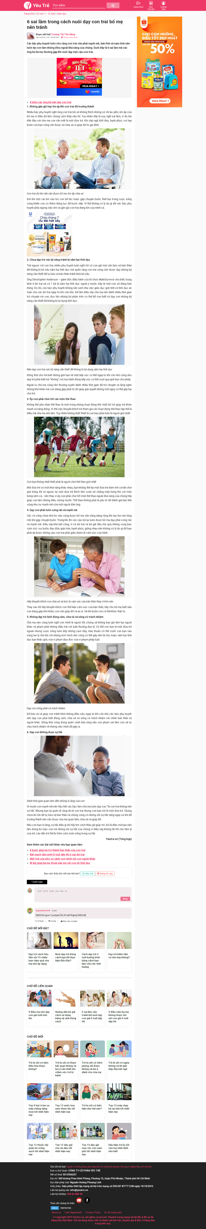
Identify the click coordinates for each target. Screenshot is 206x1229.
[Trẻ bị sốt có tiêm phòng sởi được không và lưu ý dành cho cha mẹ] (92, 1049)
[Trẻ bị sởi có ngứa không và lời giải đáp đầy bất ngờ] (119, 1049)
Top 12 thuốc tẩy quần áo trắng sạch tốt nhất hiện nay (39, 1149)
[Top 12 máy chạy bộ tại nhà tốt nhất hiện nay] (119, 1091)
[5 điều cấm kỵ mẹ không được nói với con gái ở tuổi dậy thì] (119, 998)
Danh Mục (138, 7)
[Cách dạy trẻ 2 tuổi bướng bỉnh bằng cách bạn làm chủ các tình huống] (92, 940)
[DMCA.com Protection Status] (61, 1209)
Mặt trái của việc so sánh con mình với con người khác (62, 858)
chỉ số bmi (146, 1166)
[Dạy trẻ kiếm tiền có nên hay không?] (119, 940)
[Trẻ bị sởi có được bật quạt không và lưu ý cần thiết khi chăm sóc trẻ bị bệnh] (66, 1049)
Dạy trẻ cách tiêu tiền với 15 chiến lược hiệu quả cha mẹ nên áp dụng (39, 959)
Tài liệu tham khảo (70, 37)
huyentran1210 (43, 910)
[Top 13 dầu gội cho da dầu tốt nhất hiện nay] (66, 1131)
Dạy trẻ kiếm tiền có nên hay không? (119, 956)
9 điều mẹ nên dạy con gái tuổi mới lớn (39, 1015)
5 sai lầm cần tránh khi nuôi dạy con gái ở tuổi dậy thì (92, 1016)
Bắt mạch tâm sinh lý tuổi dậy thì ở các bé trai (57, 854)
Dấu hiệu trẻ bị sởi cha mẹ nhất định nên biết (118, 1148)
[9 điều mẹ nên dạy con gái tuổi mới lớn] (39, 998)
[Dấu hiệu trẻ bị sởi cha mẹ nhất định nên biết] (119, 1131)
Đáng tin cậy (106, 873)
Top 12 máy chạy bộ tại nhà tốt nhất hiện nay (118, 1108)
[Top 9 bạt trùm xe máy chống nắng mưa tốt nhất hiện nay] (39, 1091)
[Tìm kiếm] (113, 5)
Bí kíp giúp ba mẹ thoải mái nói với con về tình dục (60, 863)
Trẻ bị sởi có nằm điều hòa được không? (38, 1066)
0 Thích (40, 921)
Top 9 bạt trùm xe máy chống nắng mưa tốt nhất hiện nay (39, 1110)
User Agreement (73, 1212)
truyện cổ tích (73, 1166)
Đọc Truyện (150, 8)
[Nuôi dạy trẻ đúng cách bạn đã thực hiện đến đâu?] (66, 940)
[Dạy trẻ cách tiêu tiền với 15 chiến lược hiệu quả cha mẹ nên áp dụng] (39, 940)
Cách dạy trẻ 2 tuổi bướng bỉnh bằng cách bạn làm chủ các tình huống (91, 960)
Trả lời (53, 921)
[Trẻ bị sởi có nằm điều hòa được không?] (39, 1049)
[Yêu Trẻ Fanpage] (87, 1203)
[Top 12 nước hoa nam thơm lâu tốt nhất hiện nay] (66, 1091)
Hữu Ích (88, 873)
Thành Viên (163, 8)
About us (56, 1212)
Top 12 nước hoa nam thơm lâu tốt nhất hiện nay (65, 1108)
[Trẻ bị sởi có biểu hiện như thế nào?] (92, 1091)
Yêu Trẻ (41, 5)
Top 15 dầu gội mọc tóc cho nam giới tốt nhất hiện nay (92, 1149)
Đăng (125, 899)
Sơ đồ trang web (113, 1212)
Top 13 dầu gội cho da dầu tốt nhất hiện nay (63, 1148)
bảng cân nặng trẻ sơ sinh (94, 1166)
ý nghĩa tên (134, 1166)
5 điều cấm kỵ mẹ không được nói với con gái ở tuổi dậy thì (118, 1016)
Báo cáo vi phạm (70, 921)
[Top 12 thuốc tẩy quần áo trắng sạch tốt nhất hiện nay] (39, 1131)
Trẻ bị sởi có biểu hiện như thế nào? (92, 1107)
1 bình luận (37, 881)
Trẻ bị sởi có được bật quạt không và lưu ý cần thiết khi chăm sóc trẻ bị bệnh (65, 1069)
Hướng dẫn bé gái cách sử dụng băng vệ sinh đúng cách (65, 1016)
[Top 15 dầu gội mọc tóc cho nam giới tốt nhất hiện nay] (92, 1131)
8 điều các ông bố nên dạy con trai (50, 102)
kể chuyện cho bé (118, 1166)
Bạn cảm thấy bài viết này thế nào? (62, 873)
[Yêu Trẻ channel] (79, 1203)
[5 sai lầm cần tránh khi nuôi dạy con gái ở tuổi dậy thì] (92, 998)
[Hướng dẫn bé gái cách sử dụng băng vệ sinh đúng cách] (66, 998)
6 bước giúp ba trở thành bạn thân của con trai (57, 850)
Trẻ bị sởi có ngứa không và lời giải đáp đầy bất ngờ (118, 1066)
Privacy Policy (93, 1212)
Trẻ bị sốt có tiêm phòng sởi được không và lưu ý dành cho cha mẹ (92, 1067)
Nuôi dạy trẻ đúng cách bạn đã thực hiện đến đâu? (65, 957)
